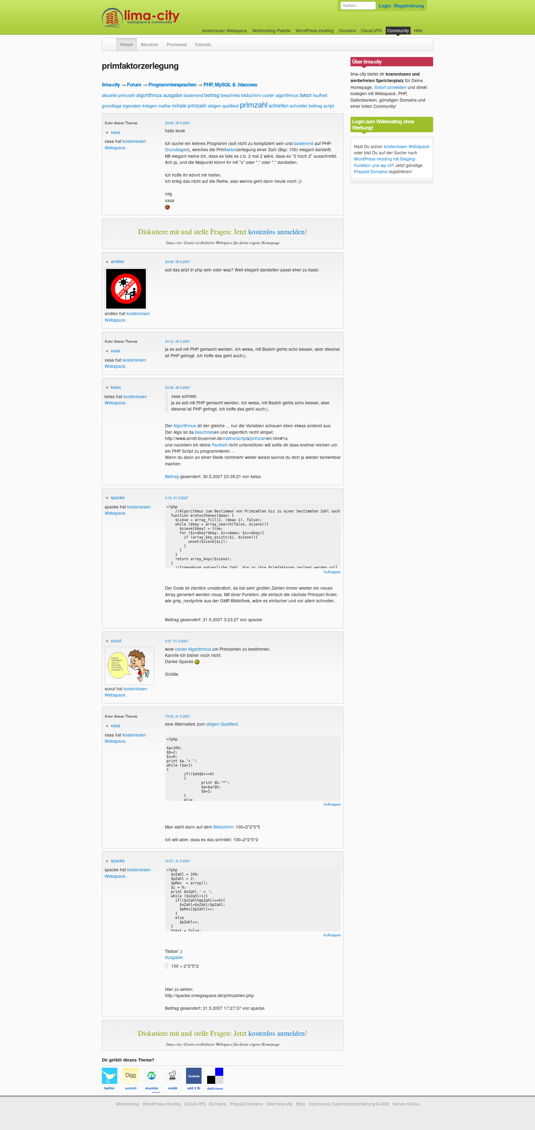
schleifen (279, 105)
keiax (116, 387)
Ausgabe (173, 957)
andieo (117, 261)
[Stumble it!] (154, 1089)
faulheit (320, 95)
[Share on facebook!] (196, 1089)
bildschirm (251, 95)
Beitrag (172, 476)
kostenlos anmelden (276, 231)
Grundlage (175, 149)
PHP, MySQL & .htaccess (230, 84)
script (329, 106)
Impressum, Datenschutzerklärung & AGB (349, 1104)
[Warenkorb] (427, 27)
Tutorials (203, 44)
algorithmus (149, 95)
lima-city (111, 84)
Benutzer (150, 44)
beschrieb (230, 95)
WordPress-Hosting (315, 30)
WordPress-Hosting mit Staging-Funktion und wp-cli (385, 162)
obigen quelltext (223, 106)
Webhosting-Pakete (271, 30)
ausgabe (172, 95)
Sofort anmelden (390, 87)
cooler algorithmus (280, 95)
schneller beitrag (306, 106)
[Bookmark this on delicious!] (217, 1089)
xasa (115, 132)
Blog (300, 1104)
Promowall (177, 44)
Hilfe (418, 30)
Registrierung (409, 5)
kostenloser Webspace (224, 30)
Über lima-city (279, 1104)
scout (116, 640)
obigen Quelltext (222, 724)
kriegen (149, 106)
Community (398, 30)
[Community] (112, 41)
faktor (306, 95)
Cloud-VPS (371, 30)
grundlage (112, 106)
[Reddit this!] (175, 1089)
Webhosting (127, 1104)
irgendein (132, 106)
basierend (193, 95)
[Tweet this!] (112, 1089)
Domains (347, 30)
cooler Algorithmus (193, 649)
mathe (164, 106)
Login (385, 5)
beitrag (212, 95)
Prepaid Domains (370, 171)
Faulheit (219, 445)
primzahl (254, 104)
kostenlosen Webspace (406, 146)
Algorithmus (184, 425)
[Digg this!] (133, 1089)
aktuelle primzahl (118, 95)
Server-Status (406, 1104)
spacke (118, 497)
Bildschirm (223, 827)
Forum (126, 44)
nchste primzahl (189, 105)
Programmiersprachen (172, 84)
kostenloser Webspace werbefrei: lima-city (164, 18)
